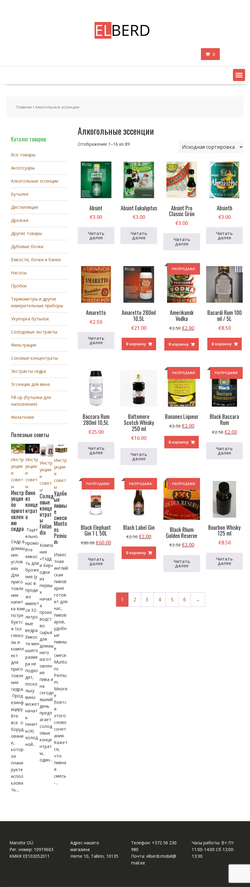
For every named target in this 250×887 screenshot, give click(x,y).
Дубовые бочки (27, 246)
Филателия (22, 417)
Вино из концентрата (31, 505)
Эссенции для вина (30, 384)
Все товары (23, 155)
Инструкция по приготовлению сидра (18, 511)
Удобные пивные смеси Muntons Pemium (60, 517)
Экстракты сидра (28, 371)
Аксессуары (23, 168)
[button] (239, 75)
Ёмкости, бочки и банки (36, 259)
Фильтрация (23, 345)
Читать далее (96, 235)
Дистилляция (24, 207)
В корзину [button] (136, 344)
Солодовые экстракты (34, 332)
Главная (24, 107)
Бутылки (19, 194)
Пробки (19, 286)
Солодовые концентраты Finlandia (47, 514)
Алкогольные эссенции (34, 181)
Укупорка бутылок (30, 319)
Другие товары (26, 233)
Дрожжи (19, 220)
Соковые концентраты (34, 358)
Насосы (19, 273)
